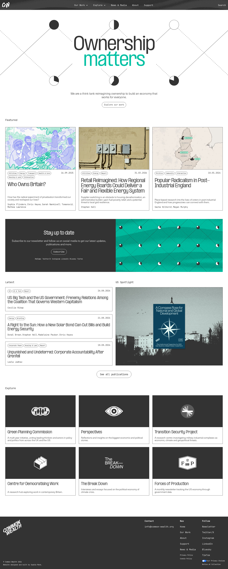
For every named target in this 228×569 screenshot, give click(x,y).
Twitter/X (46, 259)
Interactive (29, 177)
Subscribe (58, 251)
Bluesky (73, 259)
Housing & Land (15, 177)
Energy (22, 173)
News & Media (119, 5)
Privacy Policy (186, 555)
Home (182, 526)
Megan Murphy (180, 207)
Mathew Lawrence (17, 207)
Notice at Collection (211, 564)
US (9, 291)
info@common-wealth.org (159, 526)
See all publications (114, 374)
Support (148, 5)
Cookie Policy (186, 559)
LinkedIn (65, 259)
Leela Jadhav (15, 362)
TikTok (80, 259)
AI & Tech (17, 291)
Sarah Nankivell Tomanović (57, 204)
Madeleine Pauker (48, 334)
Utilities (13, 173)
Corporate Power (15, 345)
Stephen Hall (88, 207)
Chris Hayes (34, 204)
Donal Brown (14, 334)
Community (170, 173)
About (135, 5)
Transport (32, 173)
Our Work (185, 532)
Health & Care (44, 173)
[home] (6, 5)
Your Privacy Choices (215, 561)
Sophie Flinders (17, 204)
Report (104, 173)
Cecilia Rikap (16, 307)
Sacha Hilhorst (163, 207)
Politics (159, 173)
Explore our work (114, 104)
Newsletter (208, 526)
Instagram (56, 259)
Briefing (20, 318)
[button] (81, 5)
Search (222, 5)
